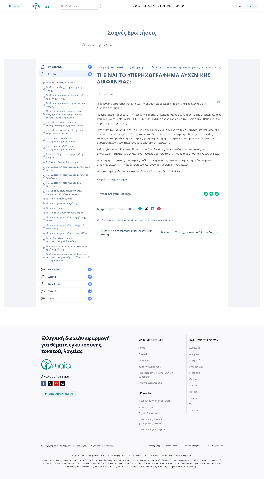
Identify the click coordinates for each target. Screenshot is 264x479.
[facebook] (43, 383)
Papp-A (101, 179)
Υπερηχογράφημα (116, 179)
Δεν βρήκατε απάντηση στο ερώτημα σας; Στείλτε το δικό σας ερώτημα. (137, 220)
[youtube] (56, 383)
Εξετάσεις (156, 67)
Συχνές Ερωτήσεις (137, 67)
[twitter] (50, 383)
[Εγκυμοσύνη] (41, 4)
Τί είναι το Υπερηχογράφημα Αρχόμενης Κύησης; (126, 232)
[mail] (62, 383)
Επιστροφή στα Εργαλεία (110, 67)
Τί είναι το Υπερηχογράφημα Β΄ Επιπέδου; (187, 232)
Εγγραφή (238, 6)
